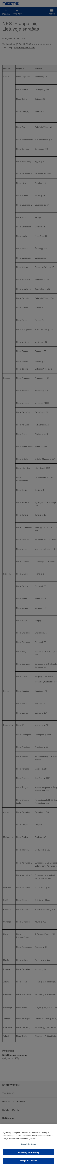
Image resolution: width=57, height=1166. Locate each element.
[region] (28, 1145)
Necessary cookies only (28, 1152)
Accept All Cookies (28, 1160)
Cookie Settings (28, 1144)
